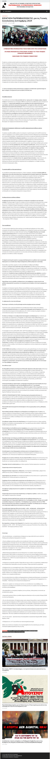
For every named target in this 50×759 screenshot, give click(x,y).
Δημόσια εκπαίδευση (32, 630)
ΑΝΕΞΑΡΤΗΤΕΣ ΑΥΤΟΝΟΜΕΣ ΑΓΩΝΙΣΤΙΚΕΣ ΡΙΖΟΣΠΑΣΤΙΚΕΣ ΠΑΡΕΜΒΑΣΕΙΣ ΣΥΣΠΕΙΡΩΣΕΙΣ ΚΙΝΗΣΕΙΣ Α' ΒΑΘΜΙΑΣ (12, 756)
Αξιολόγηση (24, 630)
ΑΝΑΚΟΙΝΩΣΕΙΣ (5, 16)
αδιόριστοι (10, 630)
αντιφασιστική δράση (17, 630)
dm (13, 23)
